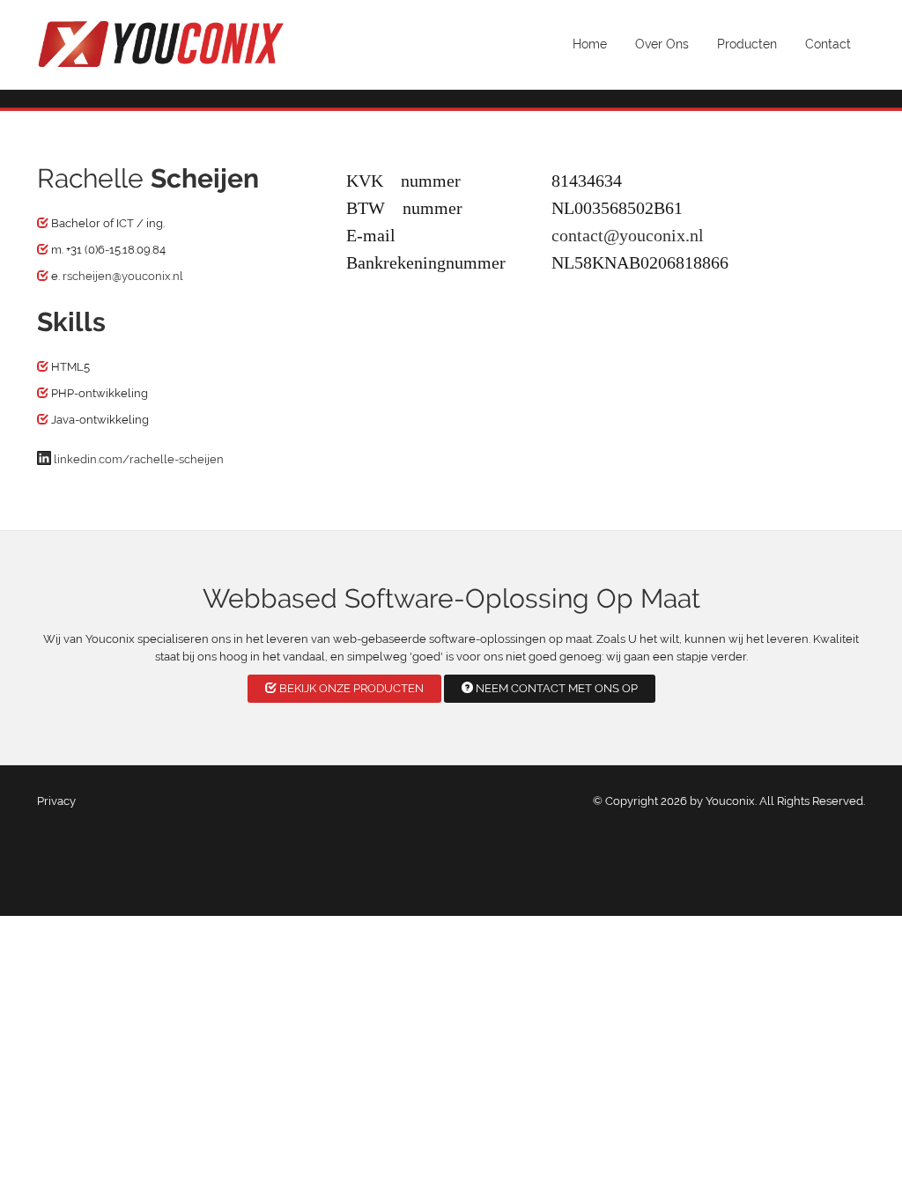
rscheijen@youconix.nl (123, 276)
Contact (828, 44)
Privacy (56, 801)
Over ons (662, 44)
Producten (747, 44)
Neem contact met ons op (555, 688)
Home (590, 44)
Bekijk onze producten (350, 688)
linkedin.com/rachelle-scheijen (139, 459)
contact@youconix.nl (627, 233)
